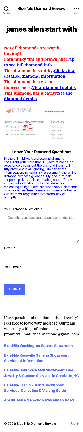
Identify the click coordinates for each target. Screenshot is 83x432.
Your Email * (13, 267)
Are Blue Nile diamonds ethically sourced (39, 400)
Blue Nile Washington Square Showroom (38, 346)
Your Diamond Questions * (23, 209)
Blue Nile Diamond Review (41, 8)
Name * (9, 248)
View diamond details (54, 87)
